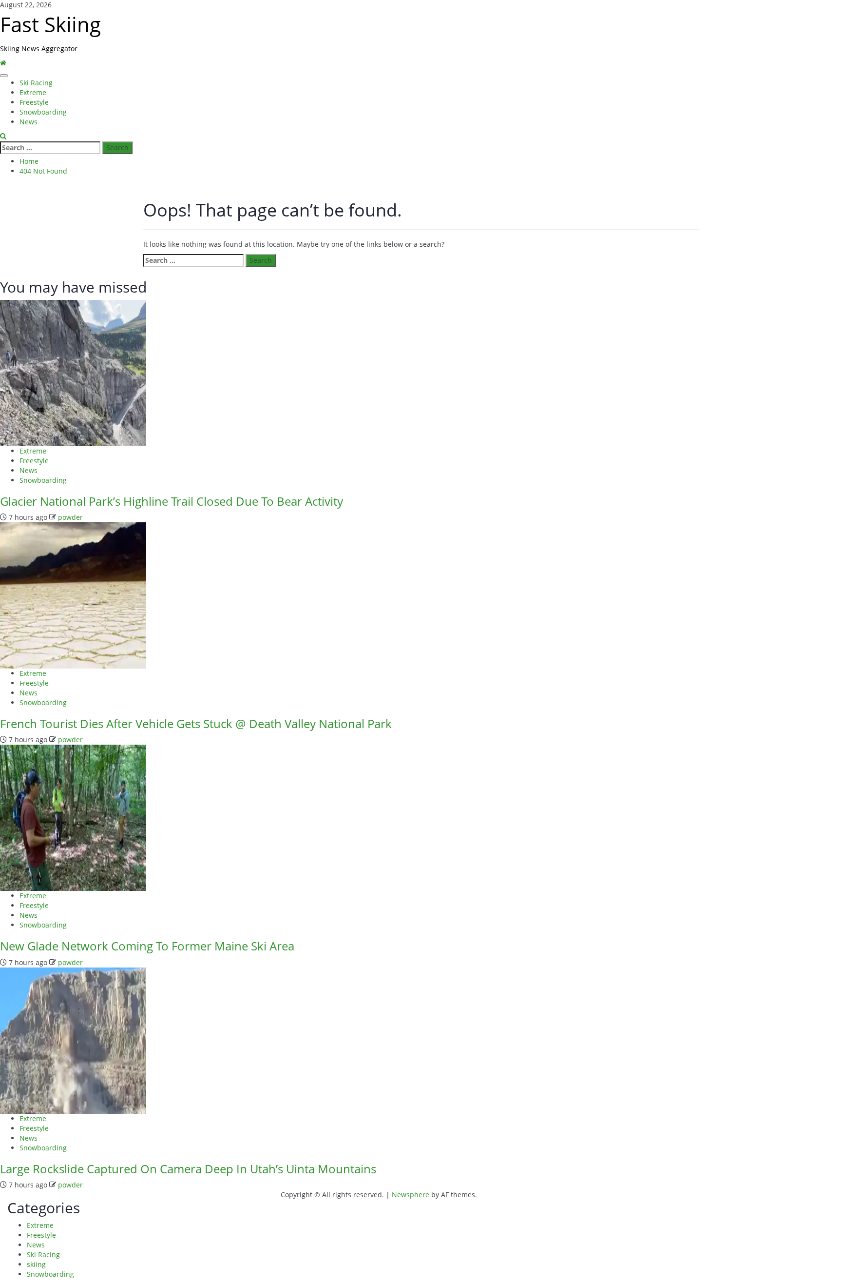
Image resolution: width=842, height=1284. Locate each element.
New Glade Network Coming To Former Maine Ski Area (147, 946)
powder (70, 517)
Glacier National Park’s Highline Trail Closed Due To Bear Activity (171, 501)
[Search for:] (50, 147)
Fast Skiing (50, 24)
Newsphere (410, 1194)
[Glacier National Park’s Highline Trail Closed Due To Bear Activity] (73, 371)
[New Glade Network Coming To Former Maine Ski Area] (73, 817)
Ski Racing (36, 82)
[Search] (3, 136)
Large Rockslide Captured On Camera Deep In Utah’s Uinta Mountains (188, 1169)
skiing (36, 1264)
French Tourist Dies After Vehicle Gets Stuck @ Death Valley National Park (196, 723)
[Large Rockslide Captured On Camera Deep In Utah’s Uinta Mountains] (73, 1040)
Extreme (32, 92)
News (28, 121)
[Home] (3, 63)
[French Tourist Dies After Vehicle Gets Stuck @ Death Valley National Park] (73, 594)
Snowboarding (43, 112)
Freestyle (34, 102)
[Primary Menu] (4, 75)
